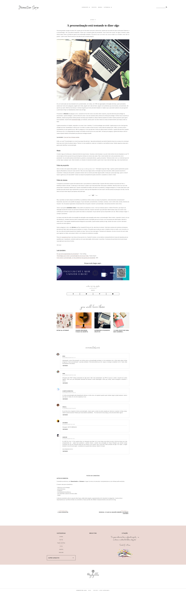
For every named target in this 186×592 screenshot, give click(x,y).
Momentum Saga (82, 590)
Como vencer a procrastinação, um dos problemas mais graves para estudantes (76, 257)
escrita (93, 290)
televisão (61, 552)
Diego (63, 356)
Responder (65, 365)
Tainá (63, 373)
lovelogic (106, 590)
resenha (61, 549)
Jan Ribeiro (65, 422)
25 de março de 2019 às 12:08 (69, 375)
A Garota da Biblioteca (67, 391)
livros (61, 546)
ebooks (100, 7)
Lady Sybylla (96, 286)
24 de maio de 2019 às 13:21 (68, 438)
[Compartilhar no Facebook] (73, 294)
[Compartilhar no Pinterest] (99, 294)
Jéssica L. (64, 406)
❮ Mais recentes (63, 512)
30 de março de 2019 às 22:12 (69, 392)
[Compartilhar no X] (86, 294)
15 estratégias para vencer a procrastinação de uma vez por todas (73, 256)
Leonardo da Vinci (66, 237)
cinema (61, 536)
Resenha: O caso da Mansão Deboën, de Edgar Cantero (113, 512)
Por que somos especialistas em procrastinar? (68, 254)
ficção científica (61, 543)
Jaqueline (64, 437)
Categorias (107, 7)
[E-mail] (112, 294)
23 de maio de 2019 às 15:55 (68, 424)
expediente (85, 7)
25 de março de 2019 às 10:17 (69, 357)
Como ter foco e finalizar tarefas (71, 137)
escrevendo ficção (76, 119)
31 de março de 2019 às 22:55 (69, 408)
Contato (94, 7)
